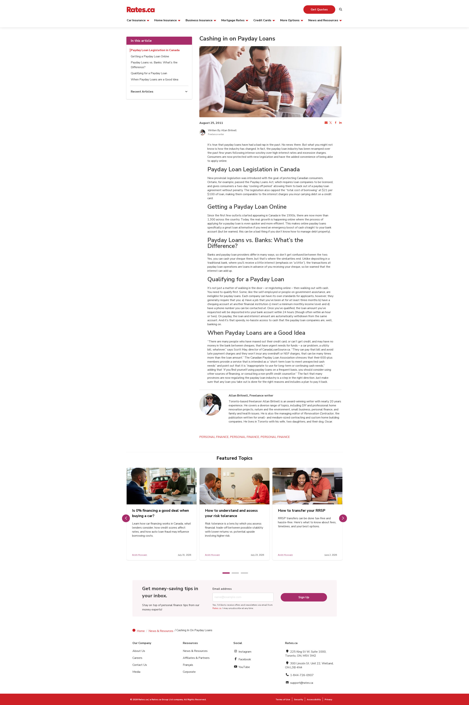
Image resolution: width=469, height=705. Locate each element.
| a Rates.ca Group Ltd (160, 699)
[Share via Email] (325, 123)
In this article (141, 40)
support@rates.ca (301, 683)
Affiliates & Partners (196, 658)
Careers (137, 658)
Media (136, 672)
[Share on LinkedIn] (340, 123)
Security (298, 699)
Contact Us (139, 665)
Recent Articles (142, 92)
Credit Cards (262, 20)
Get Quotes (319, 10)
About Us (138, 651)
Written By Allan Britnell (222, 130)
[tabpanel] (162, 514)
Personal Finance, (214, 437)
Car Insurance (136, 20)
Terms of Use (283, 699)
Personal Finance (275, 437)
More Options (290, 20)
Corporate (189, 672)
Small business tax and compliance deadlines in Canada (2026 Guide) (305, 516)
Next (343, 518)
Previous (126, 518)
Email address (222, 589)
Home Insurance (165, 20)
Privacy (328, 699)
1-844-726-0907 (301, 675)
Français (188, 665)
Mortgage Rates (233, 20)
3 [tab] (242, 573)
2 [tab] (233, 573)
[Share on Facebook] (335, 123)
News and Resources (323, 20)
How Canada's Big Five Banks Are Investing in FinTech (234, 513)
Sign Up (303, 597)
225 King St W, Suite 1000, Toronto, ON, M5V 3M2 (305, 654)
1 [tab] (224, 573)
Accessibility (314, 699)
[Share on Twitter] (330, 123)
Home (141, 631)
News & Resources (161, 631)
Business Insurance (199, 20)
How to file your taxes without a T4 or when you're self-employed (160, 513)
